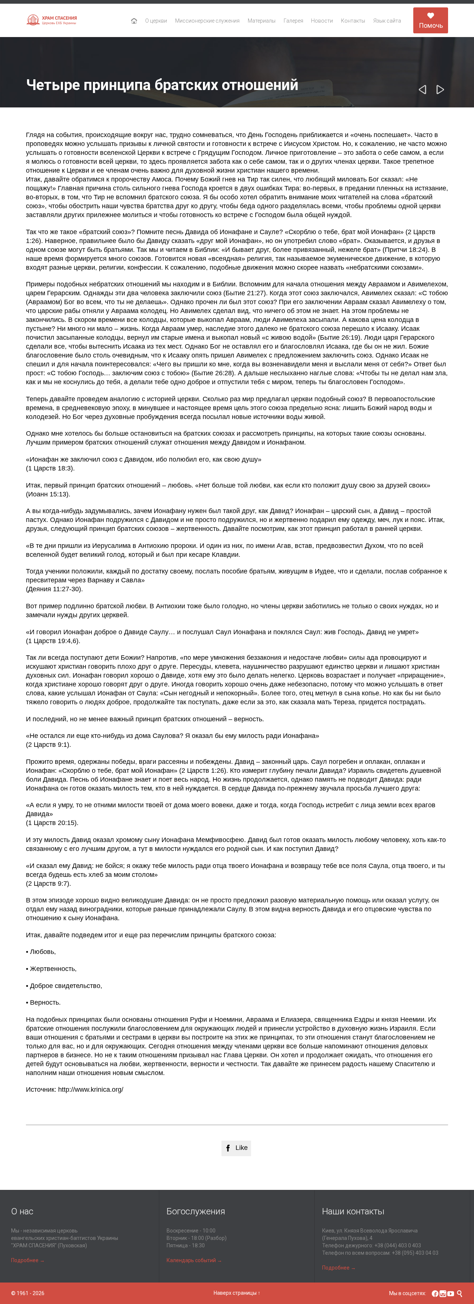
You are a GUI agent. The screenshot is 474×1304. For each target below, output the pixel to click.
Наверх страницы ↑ (237, 1293)
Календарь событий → (194, 1260)
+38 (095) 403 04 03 (415, 1253)
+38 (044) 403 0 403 (397, 1245)
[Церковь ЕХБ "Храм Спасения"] (52, 20)
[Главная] (134, 21)
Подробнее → (28, 1260)
